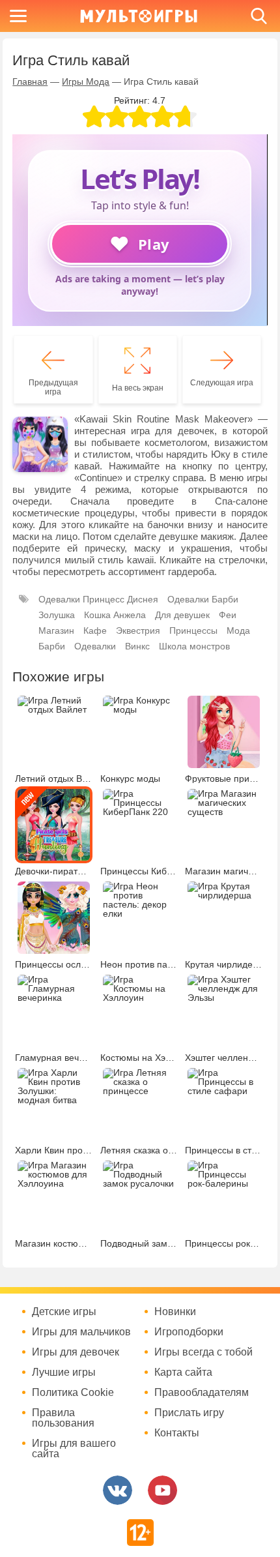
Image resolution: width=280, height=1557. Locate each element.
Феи (227, 614)
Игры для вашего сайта (74, 1448)
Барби (51, 646)
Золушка (56, 614)
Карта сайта (183, 1372)
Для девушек (182, 614)
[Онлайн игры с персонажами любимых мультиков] (138, 16)
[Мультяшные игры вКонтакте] (117, 1490)
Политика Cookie (73, 1392)
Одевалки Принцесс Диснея (98, 599)
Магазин (56, 630)
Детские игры (64, 1312)
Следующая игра (221, 382)
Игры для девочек (75, 1352)
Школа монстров (194, 646)
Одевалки (95, 646)
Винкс (137, 646)
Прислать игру (189, 1413)
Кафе (95, 630)
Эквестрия (138, 630)
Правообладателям (201, 1392)
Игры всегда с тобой (203, 1352)
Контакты (176, 1433)
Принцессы (193, 630)
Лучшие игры (64, 1372)
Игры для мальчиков (81, 1332)
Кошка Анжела (115, 614)
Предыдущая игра (53, 387)
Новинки (175, 1312)
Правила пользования (63, 1418)
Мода (238, 630)
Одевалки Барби (202, 599)
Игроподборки (188, 1332)
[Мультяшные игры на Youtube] (162, 1490)
